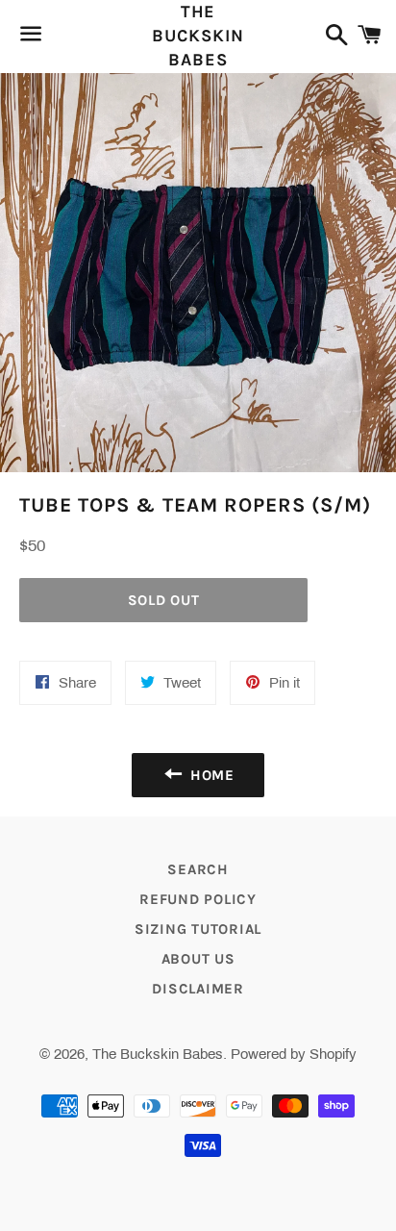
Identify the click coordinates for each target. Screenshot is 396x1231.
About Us (198, 958)
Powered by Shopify (294, 1054)
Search (198, 869)
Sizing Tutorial (198, 929)
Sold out (164, 600)
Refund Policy (198, 899)
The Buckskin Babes (197, 35)
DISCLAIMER (198, 988)
